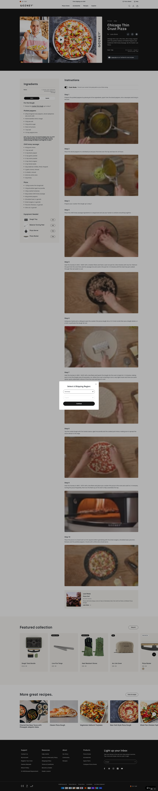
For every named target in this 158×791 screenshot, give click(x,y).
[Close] (96, 384)
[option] (154, 789)
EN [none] (151, 789)
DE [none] (155, 789)
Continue (79, 403)
